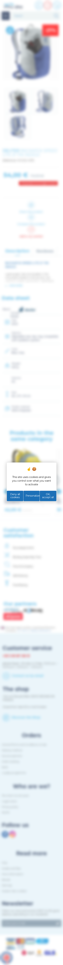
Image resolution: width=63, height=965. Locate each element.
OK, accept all (48, 496)
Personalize (33, 495)
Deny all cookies (15, 496)
